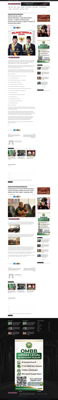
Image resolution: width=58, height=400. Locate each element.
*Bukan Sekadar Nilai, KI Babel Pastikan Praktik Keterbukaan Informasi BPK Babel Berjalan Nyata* (21, 158)
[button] (49, 11)
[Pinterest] (18, 28)
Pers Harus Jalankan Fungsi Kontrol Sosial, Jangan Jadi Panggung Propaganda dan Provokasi (31, 158)
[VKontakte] (46, 394)
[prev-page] (8, 161)
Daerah (16, 14)
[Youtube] (49, 0)
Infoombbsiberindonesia (12, 25)
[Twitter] (47, 0)
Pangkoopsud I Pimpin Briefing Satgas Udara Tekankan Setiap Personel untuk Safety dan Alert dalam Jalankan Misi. (14, 136)
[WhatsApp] (19, 28)
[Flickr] (42, 394)
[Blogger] (38, 394)
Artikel (12, 14)
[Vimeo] (48, 0)
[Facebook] (45, 0)
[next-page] (9, 161)
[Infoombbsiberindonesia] (8, 25)
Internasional (19, 14)
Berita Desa (14, 14)
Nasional (22, 14)
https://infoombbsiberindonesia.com (18, 142)
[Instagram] (46, 0)
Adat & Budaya (9, 14)
